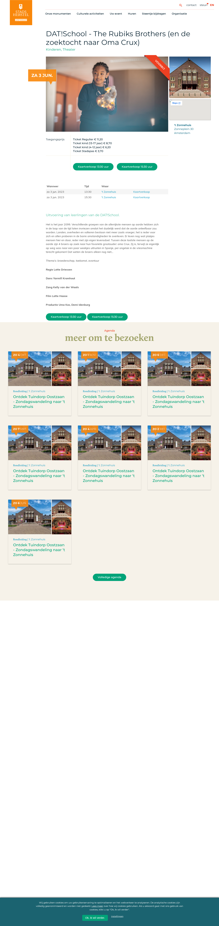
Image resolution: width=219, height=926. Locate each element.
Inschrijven (161, 909)
